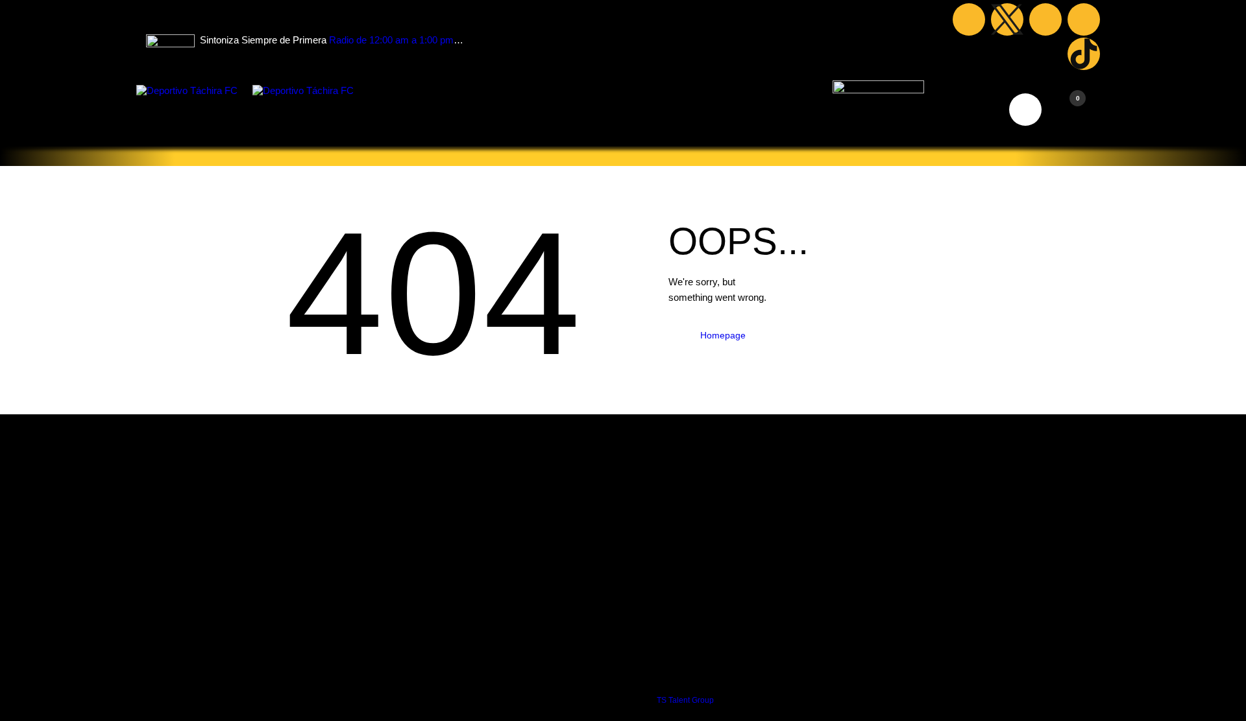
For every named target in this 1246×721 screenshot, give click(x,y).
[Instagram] (1084, 19)
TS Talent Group (685, 700)
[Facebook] (969, 19)
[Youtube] (1045, 19)
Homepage (723, 335)
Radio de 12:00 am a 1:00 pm (391, 39)
